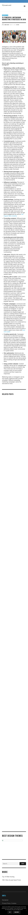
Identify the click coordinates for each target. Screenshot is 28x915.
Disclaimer (5, 900)
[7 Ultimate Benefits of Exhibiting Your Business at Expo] (12, 559)
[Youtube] (16, 1)
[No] (26, 910)
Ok (9, 912)
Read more (17, 912)
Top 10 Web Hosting (8, 877)
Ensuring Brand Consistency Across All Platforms (14, 505)
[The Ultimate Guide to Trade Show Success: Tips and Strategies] (12, 776)
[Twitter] (13, 1)
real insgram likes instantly (13, 215)
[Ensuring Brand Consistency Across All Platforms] (12, 452)
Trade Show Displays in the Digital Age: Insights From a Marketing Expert (13, 721)
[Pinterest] (11, 1)
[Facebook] (9, 1)
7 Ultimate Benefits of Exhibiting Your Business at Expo (13, 613)
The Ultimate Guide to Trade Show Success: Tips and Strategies (13, 829)
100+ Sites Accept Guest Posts (11, 880)
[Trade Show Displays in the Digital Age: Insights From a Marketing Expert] (12, 668)
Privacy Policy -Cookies (9, 903)
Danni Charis (6, 24)
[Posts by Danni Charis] (3, 25)
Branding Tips (5, 15)
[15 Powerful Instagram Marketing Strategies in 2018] (14, 37)
